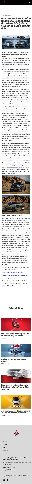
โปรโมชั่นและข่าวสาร (6, 15)
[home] (4, 2)
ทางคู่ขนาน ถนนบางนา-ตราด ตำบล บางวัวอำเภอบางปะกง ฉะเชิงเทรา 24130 (17, 463)
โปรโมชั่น (5, 447)
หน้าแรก (5, 441)
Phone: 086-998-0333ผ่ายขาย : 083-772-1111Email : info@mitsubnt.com (10, 469)
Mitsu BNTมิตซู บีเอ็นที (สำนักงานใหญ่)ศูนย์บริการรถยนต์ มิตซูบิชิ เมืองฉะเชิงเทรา (15, 458)
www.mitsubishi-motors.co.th (14, 169)
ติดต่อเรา (5, 454)
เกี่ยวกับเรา (5, 451)
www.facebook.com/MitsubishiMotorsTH (19, 275)
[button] (30, 2)
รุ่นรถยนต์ (5, 444)
